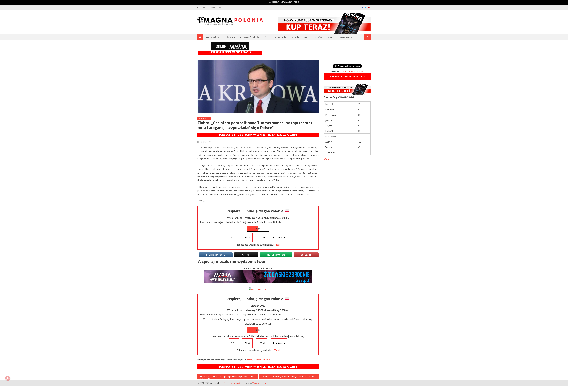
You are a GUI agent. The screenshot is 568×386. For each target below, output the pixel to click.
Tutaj (277, 245)
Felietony (228, 37)
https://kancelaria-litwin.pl (258, 359)
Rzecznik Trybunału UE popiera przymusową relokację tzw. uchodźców (226, 377)
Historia (295, 37)
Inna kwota (279, 237)
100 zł (261, 237)
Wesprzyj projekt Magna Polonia (230, 52)
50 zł (247, 237)
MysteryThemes (259, 383)
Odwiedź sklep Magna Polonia (230, 46)
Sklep (330, 37)
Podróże (318, 37)
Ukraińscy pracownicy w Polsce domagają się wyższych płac (288, 376)
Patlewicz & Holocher (250, 37)
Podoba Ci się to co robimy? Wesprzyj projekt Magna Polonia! (258, 135)
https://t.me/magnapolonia (351, 71)
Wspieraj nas (344, 37)
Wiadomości (211, 37)
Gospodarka (281, 37)
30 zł (233, 237)
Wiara (307, 37)
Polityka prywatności (232, 383)
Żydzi (267, 37)
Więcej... (327, 159)
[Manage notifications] (7, 378)
